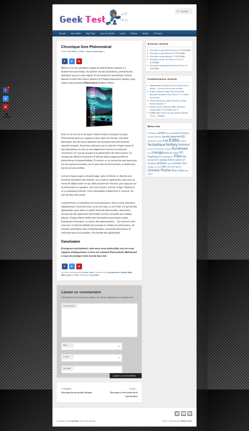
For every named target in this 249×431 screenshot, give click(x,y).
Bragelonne (152, 141)
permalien (95, 275)
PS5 (184, 156)
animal (175, 133)
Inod (82, 51)
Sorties (145, 33)
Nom (65, 345)
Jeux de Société (107, 33)
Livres (122, 33)
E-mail (66, 356)
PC (181, 152)
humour (184, 144)
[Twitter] (177, 413)
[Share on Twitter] (72, 63)
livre (149, 153)
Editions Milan (126, 272)
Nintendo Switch (171, 152)
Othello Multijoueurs (158, 100)
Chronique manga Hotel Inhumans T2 (165, 50)
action (162, 132)
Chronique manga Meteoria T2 (162, 53)
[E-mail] (189, 413)
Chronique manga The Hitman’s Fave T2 (166, 59)
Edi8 (165, 140)
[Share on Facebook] (65, 63)
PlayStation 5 (167, 156)
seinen (178, 159)
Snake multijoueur (157, 91)
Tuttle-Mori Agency (173, 166)
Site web (66, 368)
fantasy (172, 144)
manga (157, 152)
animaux (184, 133)
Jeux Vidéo (76, 33)
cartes (159, 141)
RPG (157, 160)
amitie (169, 133)
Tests (91, 272)
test (164, 166)
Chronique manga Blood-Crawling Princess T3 (169, 65)
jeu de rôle (152, 149)
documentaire (114, 272)
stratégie (151, 167)
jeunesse (160, 149)
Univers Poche (159, 169)
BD (183, 136)
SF (183, 159)
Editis (174, 140)
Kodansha (167, 149)
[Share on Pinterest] (79, 63)
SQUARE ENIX (179, 163)
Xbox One (177, 170)
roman (151, 159)
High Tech (90, 33)
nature (69, 275)
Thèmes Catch (186, 421)
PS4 (177, 156)
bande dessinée (171, 136)
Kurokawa (180, 148)
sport (169, 163)
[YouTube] (183, 413)
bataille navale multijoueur (160, 106)
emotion (183, 141)
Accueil (62, 33)
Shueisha (152, 163)
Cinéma (133, 33)
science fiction (167, 159)
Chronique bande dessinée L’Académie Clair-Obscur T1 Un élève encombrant (169, 94)
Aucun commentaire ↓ (95, 51)
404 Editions (152, 133)
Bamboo (158, 136)
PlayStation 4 (155, 156)
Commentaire (69, 305)
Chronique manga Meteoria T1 (162, 56)
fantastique (156, 144)
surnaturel (157, 167)
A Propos (158, 33)
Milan (63, 275)
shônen (162, 163)
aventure (151, 136)
